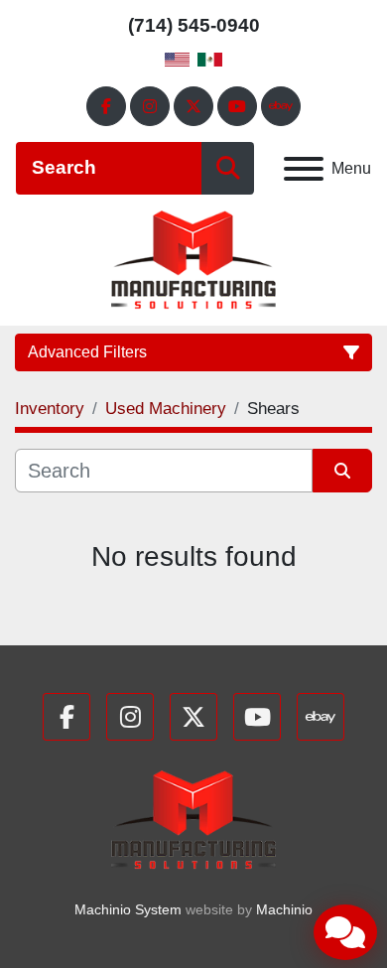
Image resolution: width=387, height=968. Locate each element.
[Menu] (303, 169)
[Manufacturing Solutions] (193, 818)
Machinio (284, 909)
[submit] (227, 168)
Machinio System (128, 909)
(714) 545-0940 (194, 25)
